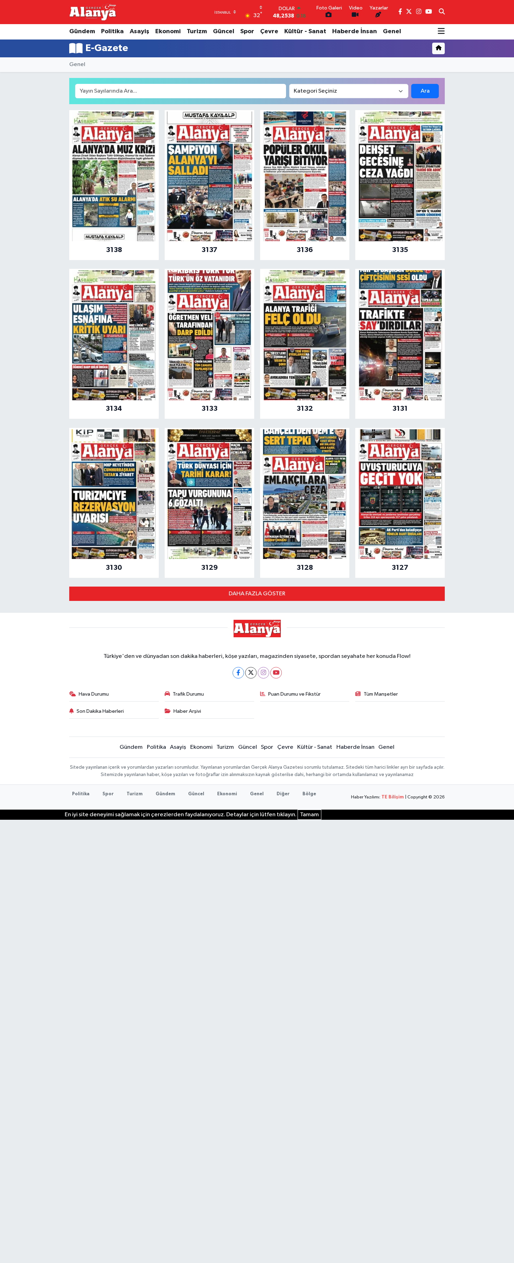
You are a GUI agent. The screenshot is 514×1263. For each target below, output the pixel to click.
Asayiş (139, 31)
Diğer (283, 794)
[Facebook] (238, 673)
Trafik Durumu (188, 694)
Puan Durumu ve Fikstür (294, 694)
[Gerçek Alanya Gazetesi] (92, 11)
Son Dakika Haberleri (100, 711)
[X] (251, 673)
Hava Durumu (94, 694)
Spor (247, 31)
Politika (112, 31)
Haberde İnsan (354, 31)
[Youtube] (276, 673)
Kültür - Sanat (305, 31)
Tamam (309, 815)
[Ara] (442, 12)
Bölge (309, 794)
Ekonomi (168, 31)
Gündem (82, 31)
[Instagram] (263, 673)
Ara (425, 91)
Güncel (223, 31)
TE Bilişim (392, 797)
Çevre (269, 31)
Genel (392, 31)
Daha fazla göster (257, 594)
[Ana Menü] (441, 32)
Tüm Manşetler (381, 694)
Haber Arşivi (187, 711)
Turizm (197, 31)
